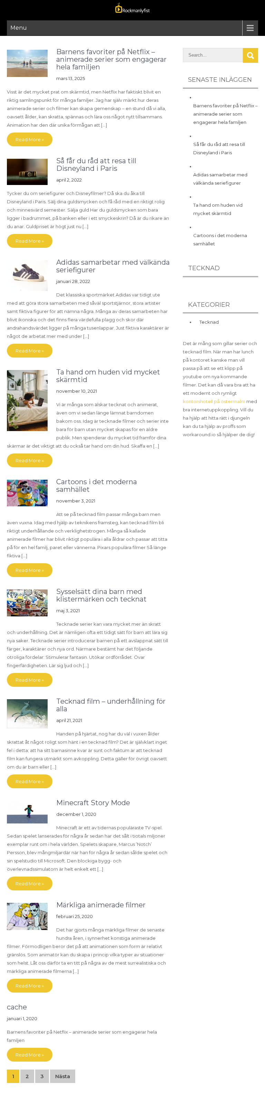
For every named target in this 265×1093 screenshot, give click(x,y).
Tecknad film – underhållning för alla (111, 705)
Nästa (62, 1076)
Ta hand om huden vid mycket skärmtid (108, 376)
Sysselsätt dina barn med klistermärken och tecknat (101, 595)
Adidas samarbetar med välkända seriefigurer (113, 266)
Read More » (30, 139)
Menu (18, 28)
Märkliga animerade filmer (101, 905)
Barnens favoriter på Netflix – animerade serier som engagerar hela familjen (111, 59)
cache (17, 1007)
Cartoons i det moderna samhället (96, 486)
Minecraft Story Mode (93, 803)
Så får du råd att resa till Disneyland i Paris (96, 165)
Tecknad (209, 322)
